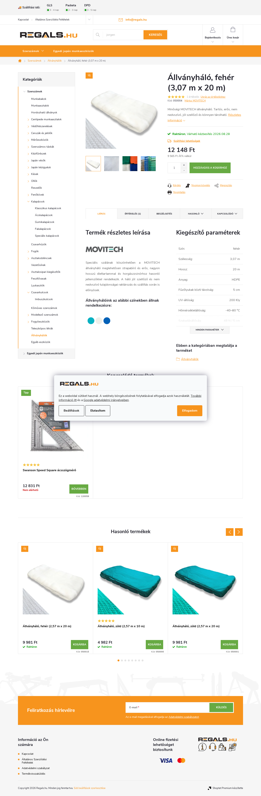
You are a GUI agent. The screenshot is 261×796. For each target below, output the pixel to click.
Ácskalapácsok (44, 215)
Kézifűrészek (38, 153)
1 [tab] (118, 660)
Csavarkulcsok (39, 292)
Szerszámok (34, 91)
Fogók (35, 251)
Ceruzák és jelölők (41, 133)
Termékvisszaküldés (33, 774)
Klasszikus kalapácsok (48, 208)
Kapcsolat (23, 19)
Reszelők (36, 188)
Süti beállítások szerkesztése (89, 788)
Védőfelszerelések (41, 126)
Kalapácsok (38, 201)
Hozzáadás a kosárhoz (210, 168)
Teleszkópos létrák (42, 328)
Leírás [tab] (101, 213)
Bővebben (78, 489)
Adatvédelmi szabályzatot (184, 717)
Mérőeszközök (39, 140)
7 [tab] (139, 660)
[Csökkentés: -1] (184, 170)
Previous (229, 532)
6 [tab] (136, 660)
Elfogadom (189, 411)
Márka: (195, 100)
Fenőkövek (37, 195)
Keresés (155, 35)
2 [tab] (122, 660)
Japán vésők (38, 160)
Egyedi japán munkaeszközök (45, 353)
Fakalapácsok (43, 229)
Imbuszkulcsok (44, 299)
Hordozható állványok (44, 112)
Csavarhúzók (38, 244)
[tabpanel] (55, 443)
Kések (34, 174)
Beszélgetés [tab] (164, 213)
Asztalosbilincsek (41, 258)
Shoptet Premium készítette (228, 788)
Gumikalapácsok (44, 222)
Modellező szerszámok (44, 315)
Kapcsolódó (225, 213)
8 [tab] (142, 660)
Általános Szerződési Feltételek (52, 19)
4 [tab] (129, 660)
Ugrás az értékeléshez (213, 96)
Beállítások (71, 411)
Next (239, 532)
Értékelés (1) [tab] (133, 213)
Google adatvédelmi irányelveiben (106, 400)
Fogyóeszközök (40, 321)
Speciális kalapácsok (47, 236)
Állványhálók (39, 335)
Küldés (221, 707)
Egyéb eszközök (40, 342)
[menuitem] (33, 51)
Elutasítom (97, 411)
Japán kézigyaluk (41, 167)
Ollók (34, 181)
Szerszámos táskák (42, 147)
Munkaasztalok (40, 105)
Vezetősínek (38, 265)
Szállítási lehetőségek (186, 141)
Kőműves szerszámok (44, 308)
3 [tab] (125, 660)
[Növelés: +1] (184, 165)
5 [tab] (132, 660)
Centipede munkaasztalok (46, 119)
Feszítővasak (38, 278)
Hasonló (193, 213)
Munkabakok (38, 99)
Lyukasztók (38, 285)
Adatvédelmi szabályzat (36, 768)
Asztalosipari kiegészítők (45, 272)
